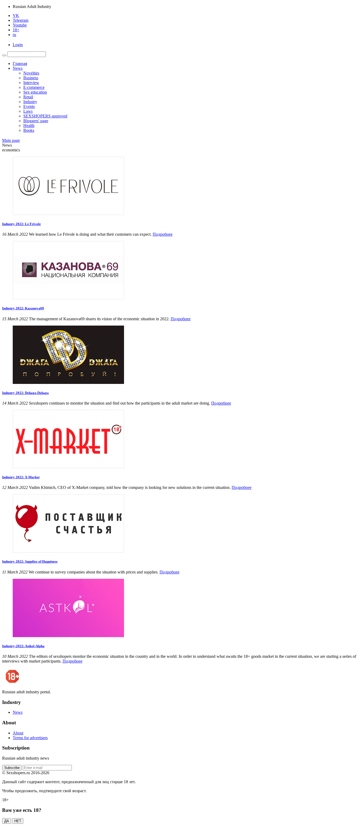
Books (28, 130)
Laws (28, 111)
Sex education (35, 92)
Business (30, 78)
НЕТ (17, 821)
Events (29, 106)
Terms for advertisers (30, 737)
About (18, 733)
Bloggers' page (35, 121)
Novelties (31, 73)
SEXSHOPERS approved (45, 116)
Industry (30, 101)
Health (28, 125)
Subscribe (12, 768)
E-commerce (34, 87)
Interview (31, 82)
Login (18, 44)
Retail (28, 97)
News (18, 68)
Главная (20, 63)
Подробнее (163, 234)
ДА (6, 821)
